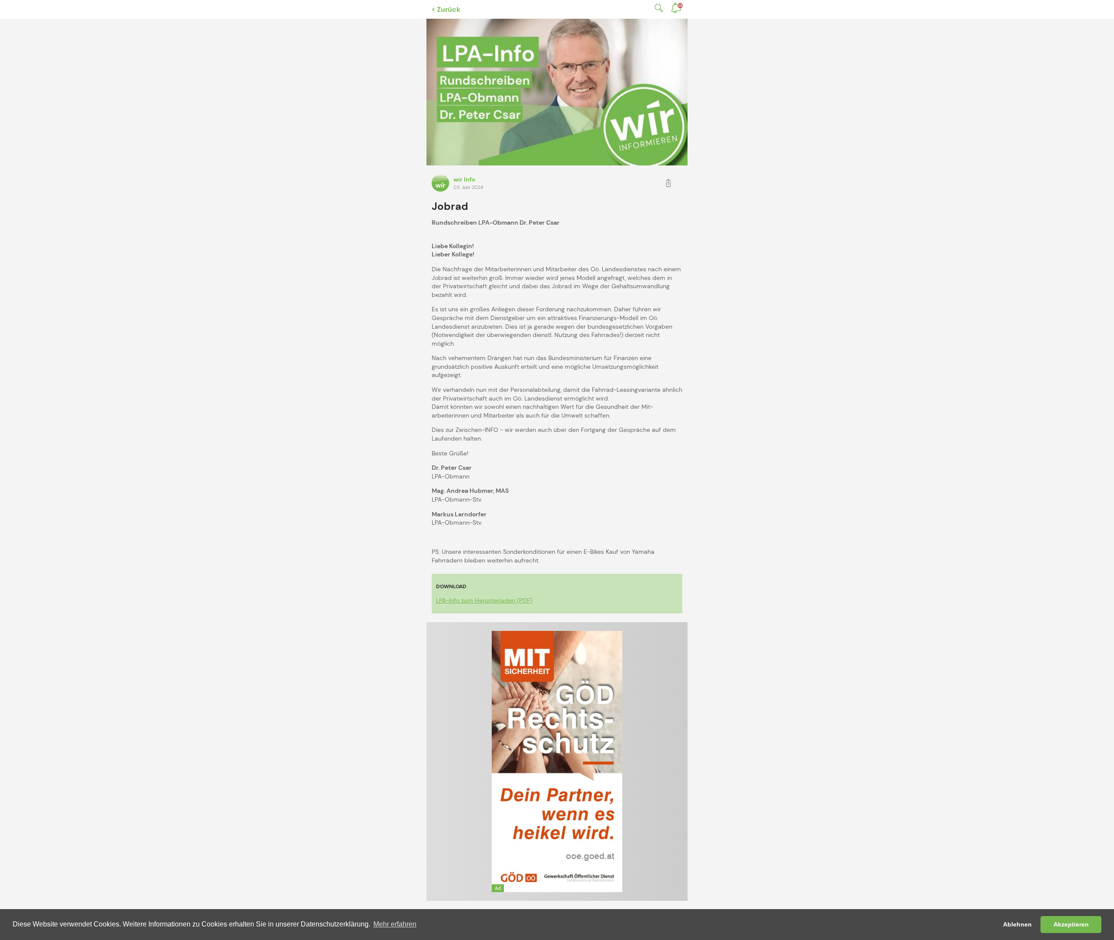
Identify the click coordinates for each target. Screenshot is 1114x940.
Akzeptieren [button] (1071, 924)
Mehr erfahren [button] (394, 924)
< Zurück (446, 9)
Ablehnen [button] (1017, 924)
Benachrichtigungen (680, 5)
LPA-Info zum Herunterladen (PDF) (484, 600)
